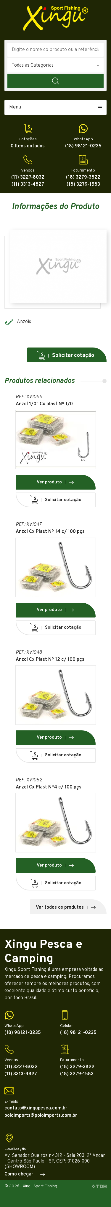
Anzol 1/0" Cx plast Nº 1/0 (44, 404)
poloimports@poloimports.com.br (40, 1116)
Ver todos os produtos (60, 907)
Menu (15, 107)
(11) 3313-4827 (28, 184)
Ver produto (49, 482)
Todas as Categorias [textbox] (33, 65)
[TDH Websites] (99, 1186)
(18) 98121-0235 (83, 146)
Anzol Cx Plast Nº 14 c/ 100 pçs (50, 532)
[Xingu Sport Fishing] (55, 18)
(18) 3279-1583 (83, 184)
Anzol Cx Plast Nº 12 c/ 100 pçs (50, 660)
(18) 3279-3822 (83, 177)
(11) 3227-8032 (27, 177)
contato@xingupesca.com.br (35, 1108)
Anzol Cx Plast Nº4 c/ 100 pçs (48, 787)
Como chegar (18, 1174)
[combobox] (55, 65)
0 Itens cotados (28, 146)
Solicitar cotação (73, 355)
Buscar (55, 81)
